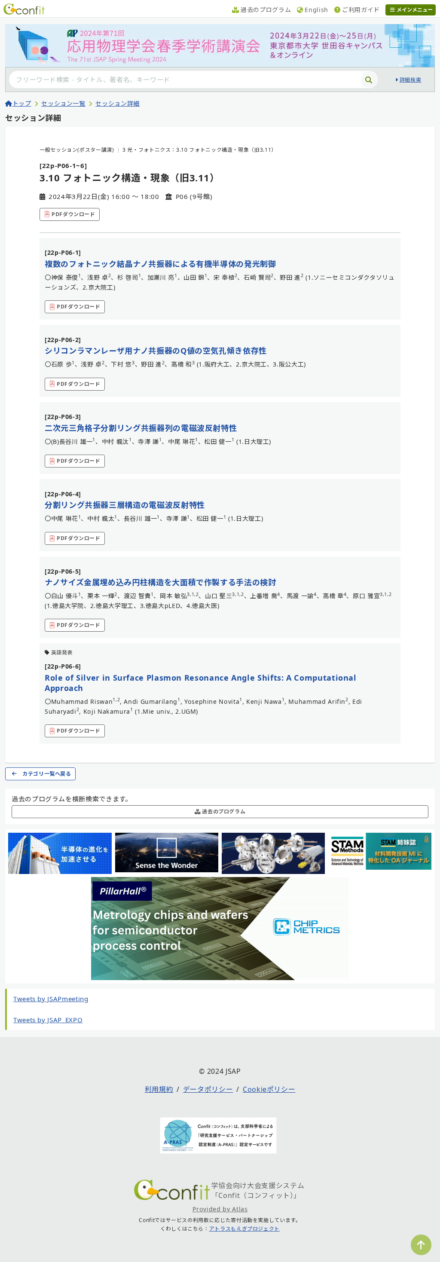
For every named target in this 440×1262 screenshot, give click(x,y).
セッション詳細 (117, 103)
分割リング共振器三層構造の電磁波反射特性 (125, 505)
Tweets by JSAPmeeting (50, 998)
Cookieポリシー (269, 1089)
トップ (21, 103)
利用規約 (159, 1089)
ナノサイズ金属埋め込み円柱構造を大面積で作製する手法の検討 (160, 582)
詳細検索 (410, 79)
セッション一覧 (63, 103)
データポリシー (208, 1089)
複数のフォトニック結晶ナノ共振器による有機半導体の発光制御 (160, 264)
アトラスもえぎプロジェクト (244, 1228)
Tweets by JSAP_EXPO (47, 1019)
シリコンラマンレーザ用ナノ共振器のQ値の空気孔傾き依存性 (156, 350)
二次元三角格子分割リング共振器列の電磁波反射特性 (141, 428)
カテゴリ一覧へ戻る (46, 773)
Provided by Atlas (220, 1209)
